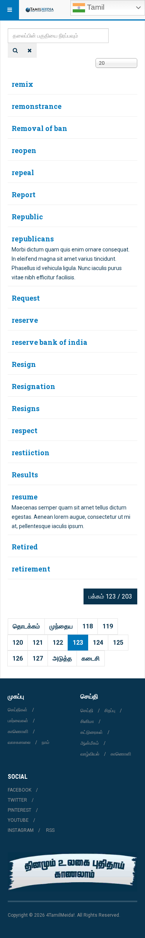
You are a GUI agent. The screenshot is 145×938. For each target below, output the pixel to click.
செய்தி (86, 710)
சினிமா (87, 721)
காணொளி (18, 731)
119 (107, 626)
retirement (31, 568)
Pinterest (19, 810)
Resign (24, 364)
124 (98, 642)
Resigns (25, 408)
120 (17, 642)
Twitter (17, 800)
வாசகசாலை (19, 742)
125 (118, 642)
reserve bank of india (49, 342)
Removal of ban (39, 128)
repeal (23, 172)
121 (37, 642)
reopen (24, 150)
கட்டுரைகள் (91, 732)
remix (22, 84)
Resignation (33, 386)
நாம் (45, 742)
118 (87, 626)
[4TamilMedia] (39, 9)
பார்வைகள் (18, 720)
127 (37, 658)
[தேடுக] (15, 50)
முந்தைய (61, 626)
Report (24, 194)
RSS (50, 830)
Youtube (18, 820)
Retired (25, 546)
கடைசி (91, 658)
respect (25, 430)
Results (25, 474)
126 (17, 658)
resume (25, 496)
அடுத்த (62, 658)
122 (58, 642)
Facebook (19, 790)
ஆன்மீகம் (89, 743)
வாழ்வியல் (89, 754)
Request (26, 298)
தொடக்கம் (26, 626)
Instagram (21, 830)
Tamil (94, 7)
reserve (25, 320)
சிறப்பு (109, 710)
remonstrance (36, 106)
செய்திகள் (17, 710)
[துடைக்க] (29, 50)
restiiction (30, 452)
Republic (27, 216)
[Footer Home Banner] (72, 872)
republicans (33, 238)
